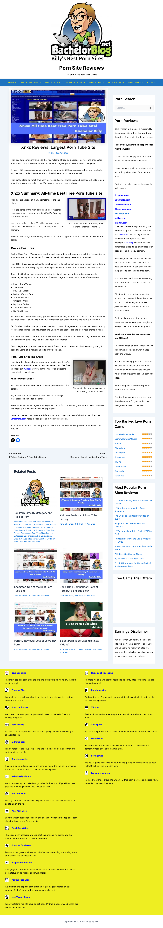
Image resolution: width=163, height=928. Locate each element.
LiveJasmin (120, 452)
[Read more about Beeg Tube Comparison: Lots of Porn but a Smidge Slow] (81, 565)
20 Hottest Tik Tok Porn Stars (129, 558)
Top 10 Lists (51, 82)
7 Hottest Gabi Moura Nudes (128, 554)
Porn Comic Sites (43, 530)
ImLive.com (120, 218)
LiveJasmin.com (123, 204)
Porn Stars (95, 82)
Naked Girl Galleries (31, 527)
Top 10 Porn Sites (81, 649)
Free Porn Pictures (41, 524)
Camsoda (119, 471)
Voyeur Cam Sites (40, 539)
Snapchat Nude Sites (23, 539)
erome (118, 443)
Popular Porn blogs (27, 530)
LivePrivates (120, 466)
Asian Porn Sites (34, 521)
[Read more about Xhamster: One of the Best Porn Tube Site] (35, 565)
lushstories (124, 234)
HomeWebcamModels (125, 434)
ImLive (118, 462)
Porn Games (26, 533)
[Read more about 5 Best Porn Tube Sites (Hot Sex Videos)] (81, 619)
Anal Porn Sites (20, 521)
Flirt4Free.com (122, 213)
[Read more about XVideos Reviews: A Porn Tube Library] (81, 494)
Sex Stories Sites (44, 536)
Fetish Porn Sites (26, 524)
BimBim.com (121, 222)
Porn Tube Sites (38, 533)
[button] (15, 82)
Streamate (120, 457)
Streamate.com (122, 200)
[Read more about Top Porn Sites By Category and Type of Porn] (35, 492)
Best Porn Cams (29, 82)
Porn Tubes (134, 82)
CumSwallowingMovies (126, 439)
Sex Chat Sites (30, 536)
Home (11, 82)
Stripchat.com (122, 195)
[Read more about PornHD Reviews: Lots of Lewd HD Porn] (35, 619)
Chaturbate (120, 448)
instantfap (129, 242)
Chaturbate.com (123, 209)
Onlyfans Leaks (73, 82)
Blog (150, 82)
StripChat (119, 475)
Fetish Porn (114, 82)
